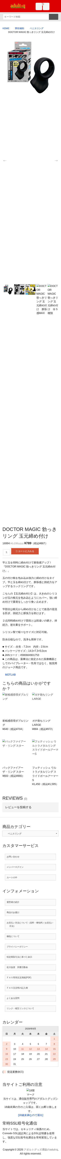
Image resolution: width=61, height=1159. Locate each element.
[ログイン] (39, 6)
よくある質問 (13, 998)
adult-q (17, 5)
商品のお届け (13, 912)
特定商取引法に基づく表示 (19, 957)
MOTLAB (10, 674)
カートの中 (12, 877)
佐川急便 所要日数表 (17, 967)
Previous (4, 160)
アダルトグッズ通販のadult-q (41, 1149)
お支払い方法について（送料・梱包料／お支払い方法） (30, 924)
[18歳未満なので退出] (30, 1115)
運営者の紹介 (13, 902)
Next (56, 160)
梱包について (13, 936)
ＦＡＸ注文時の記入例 (17, 988)
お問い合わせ (13, 856)
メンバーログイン (15, 867)
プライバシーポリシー (17, 946)
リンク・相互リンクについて (20, 1008)
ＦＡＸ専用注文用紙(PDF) (19, 977)
